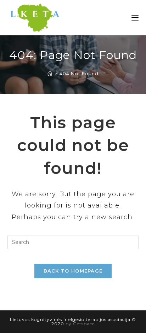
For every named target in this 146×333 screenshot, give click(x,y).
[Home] (49, 73)
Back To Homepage (73, 271)
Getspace (84, 323)
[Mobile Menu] (135, 17)
